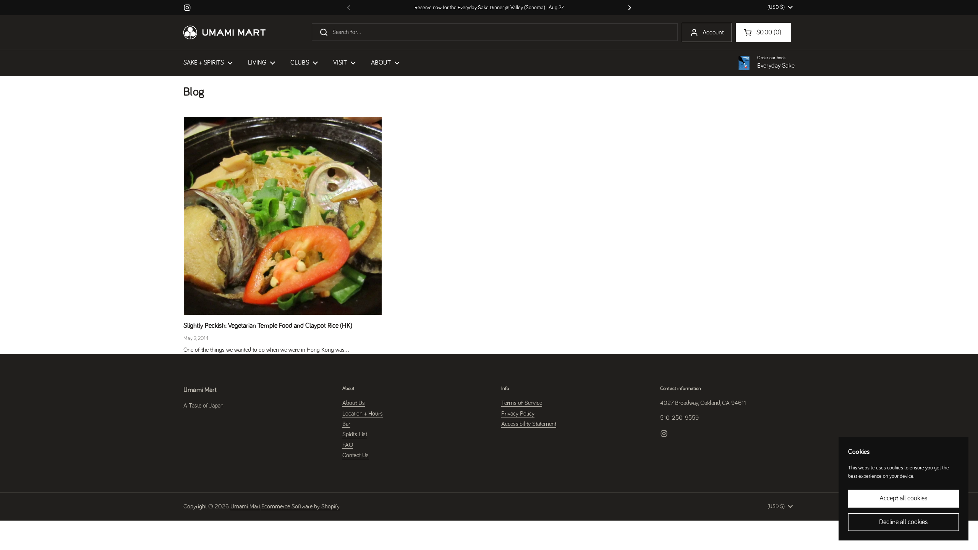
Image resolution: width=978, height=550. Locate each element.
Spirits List (354, 434)
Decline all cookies (903, 522)
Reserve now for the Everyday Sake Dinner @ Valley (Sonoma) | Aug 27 (489, 7)
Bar (346, 424)
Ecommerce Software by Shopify (300, 506)
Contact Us (355, 455)
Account (713, 32)
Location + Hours (362, 414)
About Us (353, 403)
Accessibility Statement (528, 424)
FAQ (347, 445)
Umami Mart (245, 506)
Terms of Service (521, 403)
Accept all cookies (903, 498)
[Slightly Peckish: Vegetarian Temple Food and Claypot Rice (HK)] (282, 215)
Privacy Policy (517, 414)
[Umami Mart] (224, 32)
